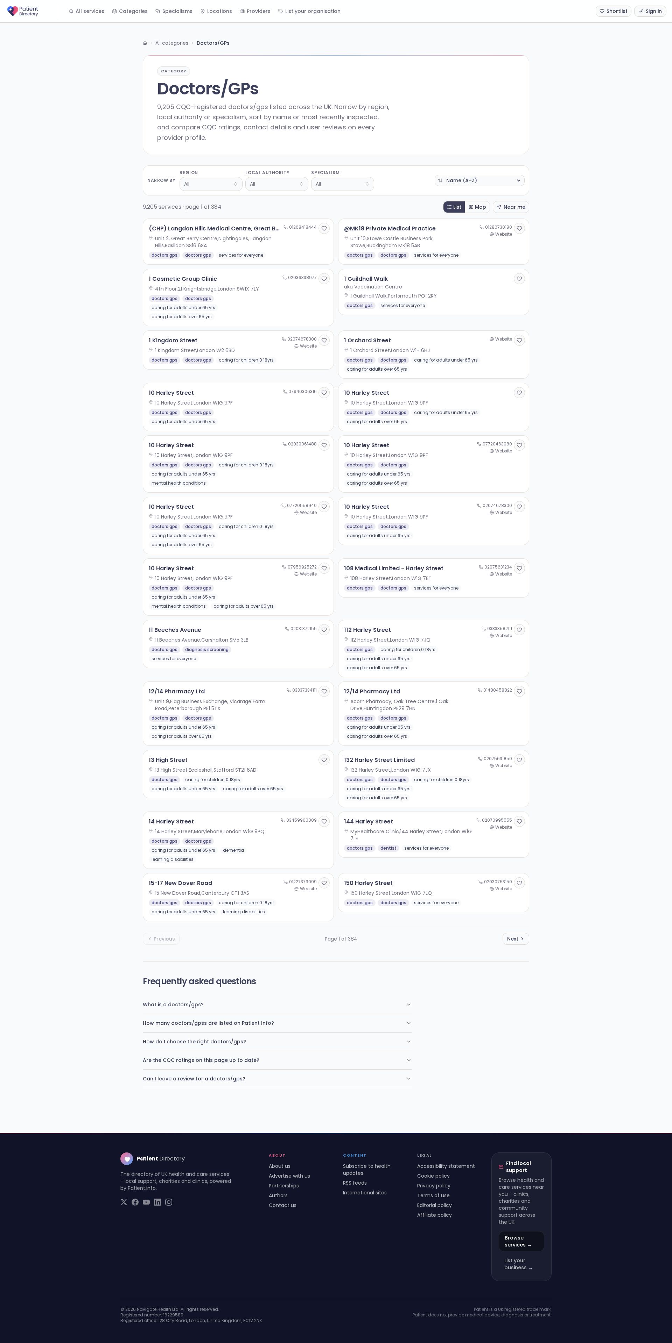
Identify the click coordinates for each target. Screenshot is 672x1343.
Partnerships (284, 1185)
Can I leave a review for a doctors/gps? (194, 1078)
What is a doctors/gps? (173, 1004)
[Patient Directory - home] (32, 11)
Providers (259, 11)
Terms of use (433, 1195)
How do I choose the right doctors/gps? (194, 1041)
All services (90, 11)
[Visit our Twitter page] (123, 1202)
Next (512, 938)
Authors (278, 1195)
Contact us (282, 1205)
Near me (514, 206)
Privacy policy (433, 1185)
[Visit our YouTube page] (146, 1202)
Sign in (654, 11)
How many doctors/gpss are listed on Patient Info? (208, 1023)
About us (279, 1166)
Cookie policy (433, 1175)
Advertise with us (289, 1175)
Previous (164, 938)
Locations (219, 11)
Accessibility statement (446, 1166)
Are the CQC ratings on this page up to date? (201, 1060)
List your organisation (313, 11)
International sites (365, 1192)
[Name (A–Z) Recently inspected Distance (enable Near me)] (480, 180)
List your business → (518, 1264)
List (457, 206)
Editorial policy (434, 1205)
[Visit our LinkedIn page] (157, 1202)
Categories (133, 11)
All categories (171, 43)
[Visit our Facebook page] (135, 1202)
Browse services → (518, 1241)
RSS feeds (355, 1182)
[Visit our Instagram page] (168, 1202)
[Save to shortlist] (324, 228)
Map (480, 206)
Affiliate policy (434, 1215)
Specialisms (177, 11)
